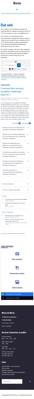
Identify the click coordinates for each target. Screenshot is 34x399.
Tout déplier (25, 123)
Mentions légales (7, 370)
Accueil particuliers (6, 74)
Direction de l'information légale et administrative (13, 233)
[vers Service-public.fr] (18, 69)
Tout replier (15, 123)
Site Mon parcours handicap (13, 215)
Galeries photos (17, 287)
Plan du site (5, 368)
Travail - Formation (19, 74)
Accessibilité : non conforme (11, 366)
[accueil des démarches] (15, 61)
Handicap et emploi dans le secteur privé (13, 76)
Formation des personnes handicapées (16, 199)
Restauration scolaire (17, 273)
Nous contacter (17, 259)
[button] (15, 128)
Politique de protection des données (13, 372)
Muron (17, 3)
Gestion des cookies (8, 374)
